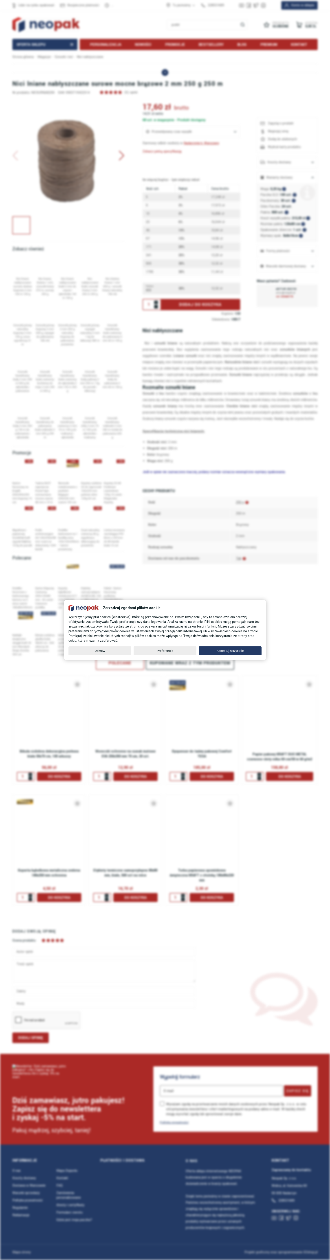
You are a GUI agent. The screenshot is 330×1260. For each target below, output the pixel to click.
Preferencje (165, 651)
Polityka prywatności (174, 1122)
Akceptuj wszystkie (230, 651)
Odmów (100, 651)
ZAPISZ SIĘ (297, 1090)
